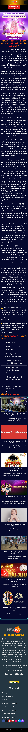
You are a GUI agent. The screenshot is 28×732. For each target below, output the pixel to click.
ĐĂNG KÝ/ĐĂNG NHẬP (13, 7)
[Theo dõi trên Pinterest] (9, 720)
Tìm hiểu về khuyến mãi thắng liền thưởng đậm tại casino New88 (14, 497)
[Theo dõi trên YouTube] (12, 720)
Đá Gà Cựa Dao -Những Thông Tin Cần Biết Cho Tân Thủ (14, 552)
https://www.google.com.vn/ (10, 325)
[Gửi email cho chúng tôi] (6, 720)
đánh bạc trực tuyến (19, 49)
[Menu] (2, 2)
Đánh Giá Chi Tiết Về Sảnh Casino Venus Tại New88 (14, 608)
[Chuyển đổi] (2, 343)
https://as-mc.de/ (6, 332)
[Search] (25, 2)
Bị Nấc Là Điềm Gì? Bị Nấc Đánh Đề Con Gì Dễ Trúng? (14, 525)
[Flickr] (16, 720)
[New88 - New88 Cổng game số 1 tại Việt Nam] (14, 2)
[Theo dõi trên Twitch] (22, 720)
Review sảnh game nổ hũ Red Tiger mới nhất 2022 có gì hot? (14, 441)
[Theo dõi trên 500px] (19, 720)
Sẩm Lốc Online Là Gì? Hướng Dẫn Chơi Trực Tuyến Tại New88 (14, 469)
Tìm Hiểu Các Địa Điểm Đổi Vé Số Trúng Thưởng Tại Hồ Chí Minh (14, 414)
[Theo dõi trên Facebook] (3, 720)
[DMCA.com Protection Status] (14, 682)
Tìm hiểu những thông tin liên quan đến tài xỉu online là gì (14, 580)
